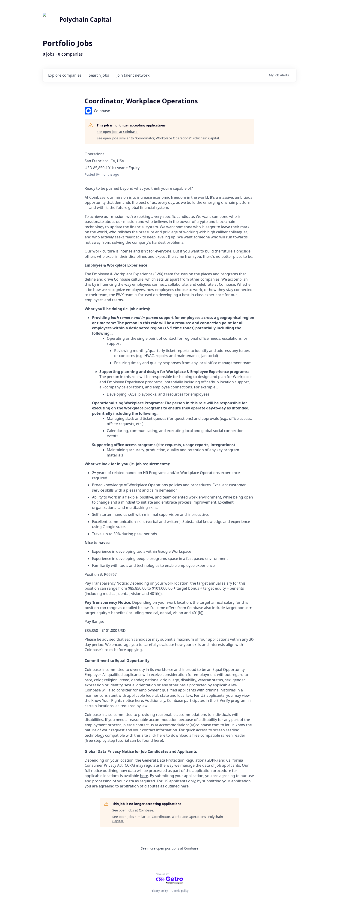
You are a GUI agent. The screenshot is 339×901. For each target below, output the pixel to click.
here (144, 775)
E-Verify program (232, 700)
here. (185, 786)
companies (64, 75)
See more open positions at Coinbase (169, 848)
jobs (99, 75)
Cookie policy (180, 891)
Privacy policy (159, 891)
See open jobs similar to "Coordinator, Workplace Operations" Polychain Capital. (158, 138)
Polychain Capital (85, 19)
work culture (103, 251)
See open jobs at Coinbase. (117, 131)
